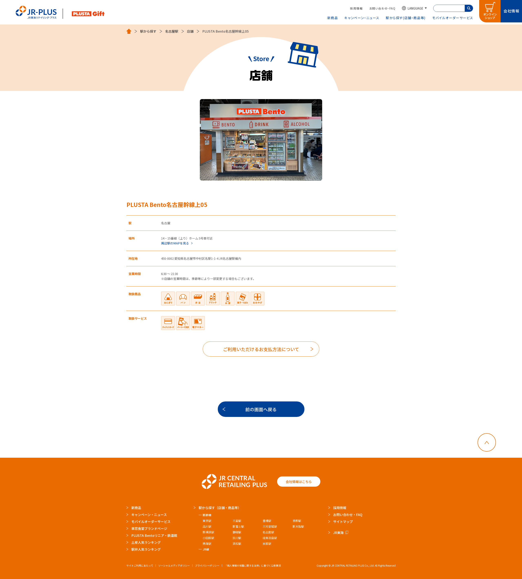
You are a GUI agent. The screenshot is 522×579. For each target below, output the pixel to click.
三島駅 (237, 521)
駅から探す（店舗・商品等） (220, 507)
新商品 (332, 17)
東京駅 (207, 521)
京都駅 (297, 521)
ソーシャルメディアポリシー (174, 565)
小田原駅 (208, 538)
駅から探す (406, 17)
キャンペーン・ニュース (361, 17)
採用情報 (356, 8)
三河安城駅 (270, 526)
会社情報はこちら (299, 481)
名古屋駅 (171, 31)
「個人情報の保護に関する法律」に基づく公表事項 (253, 565)
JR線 (206, 549)
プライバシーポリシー (207, 565)
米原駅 (267, 543)
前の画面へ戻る (261, 409)
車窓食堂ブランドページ (149, 528)
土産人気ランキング (146, 542)
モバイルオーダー (452, 17)
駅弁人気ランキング (146, 549)
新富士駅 (238, 526)
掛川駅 (237, 538)
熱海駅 (207, 543)
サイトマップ (343, 521)
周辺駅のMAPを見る (175, 243)
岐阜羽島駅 (270, 538)
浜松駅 (237, 543)
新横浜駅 (208, 532)
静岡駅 (237, 532)
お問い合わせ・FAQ (382, 8)
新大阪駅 (298, 526)
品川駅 (207, 526)
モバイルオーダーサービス (150, 521)
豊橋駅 (267, 521)
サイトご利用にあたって (139, 565)
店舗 (190, 31)
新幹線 (207, 515)
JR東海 (338, 532)
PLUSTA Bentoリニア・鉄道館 (154, 535)
